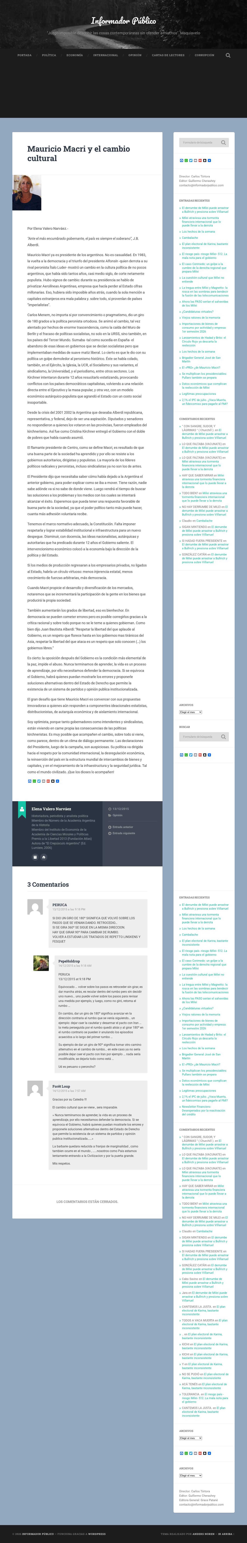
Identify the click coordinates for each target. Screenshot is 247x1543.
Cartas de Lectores (168, 55)
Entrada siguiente (124, 833)
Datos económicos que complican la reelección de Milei (204, 385)
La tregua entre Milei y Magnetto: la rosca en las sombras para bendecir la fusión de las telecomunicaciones (205, 291)
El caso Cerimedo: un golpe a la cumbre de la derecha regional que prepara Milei (204, 267)
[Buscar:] (204, 142)
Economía (75, 55)
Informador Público (123, 20)
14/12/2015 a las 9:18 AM (74, 965)
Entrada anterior (123, 827)
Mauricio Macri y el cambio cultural (78, 153)
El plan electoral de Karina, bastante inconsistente (203, 1310)
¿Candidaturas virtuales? (197, 311)
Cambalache (190, 238)
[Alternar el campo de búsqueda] (228, 55)
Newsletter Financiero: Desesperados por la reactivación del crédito (203, 1110)
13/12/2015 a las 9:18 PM (68, 909)
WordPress (97, 1533)
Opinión (135, 55)
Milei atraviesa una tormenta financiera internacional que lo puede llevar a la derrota (201, 221)
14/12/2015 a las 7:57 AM (68, 1091)
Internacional (105, 55)
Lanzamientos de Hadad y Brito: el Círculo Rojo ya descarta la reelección (204, 341)
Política (49, 55)
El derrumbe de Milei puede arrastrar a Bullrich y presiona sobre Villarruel (205, 210)
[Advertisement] (123, 91)
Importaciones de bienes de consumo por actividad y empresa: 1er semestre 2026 (204, 327)
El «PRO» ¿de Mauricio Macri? (201, 367)
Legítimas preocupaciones (199, 394)
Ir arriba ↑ (226, 1533)
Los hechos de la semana (198, 231)
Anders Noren (204, 1533)
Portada (25, 55)
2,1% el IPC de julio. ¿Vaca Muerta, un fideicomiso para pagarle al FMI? (205, 402)
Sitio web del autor (43, 857)
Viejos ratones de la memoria (201, 317)
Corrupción (204, 55)
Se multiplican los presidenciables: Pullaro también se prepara (204, 375)
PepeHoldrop (69, 961)
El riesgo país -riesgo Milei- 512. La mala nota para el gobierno (204, 256)
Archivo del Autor (35, 857)
